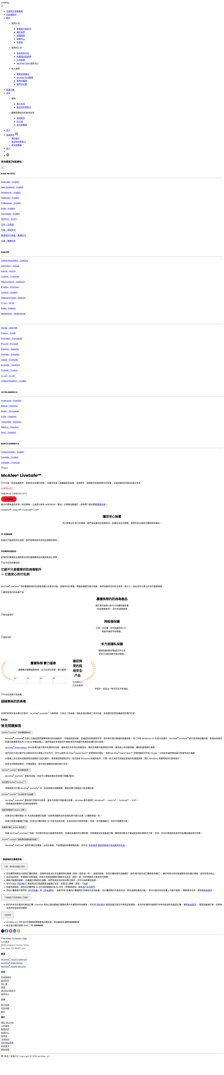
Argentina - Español (11, 400)
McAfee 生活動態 (25, 77)
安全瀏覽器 (22, 124)
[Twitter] (2, 931)
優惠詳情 (101, 504)
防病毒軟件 (11, 14)
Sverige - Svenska (10, 354)
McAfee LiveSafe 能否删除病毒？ (16, 770)
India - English (8, 208)
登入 (8, 130)
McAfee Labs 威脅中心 (27, 63)
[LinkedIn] (14, 931)
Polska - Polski (8, 333)
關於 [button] (8, 18)
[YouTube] (10, 931)
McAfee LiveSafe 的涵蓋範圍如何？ (17, 732)
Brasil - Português (10, 411)
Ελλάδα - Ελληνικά (10, 287)
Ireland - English (9, 292)
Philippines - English (11, 203)
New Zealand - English (12, 187)
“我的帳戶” (101, 904)
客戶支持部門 (88, 887)
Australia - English (10, 181)
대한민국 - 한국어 (9, 219)
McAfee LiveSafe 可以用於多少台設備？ (18, 794)
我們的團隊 (22, 80)
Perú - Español (8, 432)
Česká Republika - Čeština (14, 260)
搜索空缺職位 (23, 74)
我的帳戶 (15, 138)
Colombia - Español (11, 421)
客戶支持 (21, 103)
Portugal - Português (11, 338)
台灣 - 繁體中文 (8, 240)
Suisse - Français (9, 359)
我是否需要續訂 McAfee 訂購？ (14, 810)
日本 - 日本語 (7, 224)
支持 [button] (8, 93)
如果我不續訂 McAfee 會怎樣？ (14, 827)
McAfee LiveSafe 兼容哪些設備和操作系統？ (20, 839)
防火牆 (20, 121)
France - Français (10, 276)
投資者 (20, 42)
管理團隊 (21, 35)
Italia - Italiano (8, 308)
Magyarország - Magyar (13, 297)
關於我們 (21, 32)
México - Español (9, 427)
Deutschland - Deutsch (13, 281)
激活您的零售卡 (24, 107)
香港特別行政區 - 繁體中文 (13, 235)
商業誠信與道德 (24, 56)
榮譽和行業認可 (24, 28)
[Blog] (18, 931)
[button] (12, 135)
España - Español (10, 349)
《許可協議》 (33, 890)
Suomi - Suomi (8, 271)
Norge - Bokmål (9, 327)
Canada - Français (10, 462)
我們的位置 (22, 84)
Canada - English (9, 457)
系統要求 (208, 890)
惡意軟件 (21, 118)
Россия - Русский (9, 343)
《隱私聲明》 (48, 890)
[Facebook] (6, 931)
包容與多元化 (23, 53)
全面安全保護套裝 (14, 11)
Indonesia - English (10, 213)
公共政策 (21, 59)
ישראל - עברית (7, 303)
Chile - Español (8, 416)
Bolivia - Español (9, 405)
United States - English (12, 451)
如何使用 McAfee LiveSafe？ (14, 782)
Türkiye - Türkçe (9, 370)
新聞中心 (21, 39)
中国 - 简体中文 (8, 230)
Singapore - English (11, 192)
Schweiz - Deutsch (10, 365)
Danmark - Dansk (10, 265)
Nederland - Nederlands (13, 313)
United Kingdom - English (13, 380)
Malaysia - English (10, 197)
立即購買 (9, 499)
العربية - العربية (8, 375)
